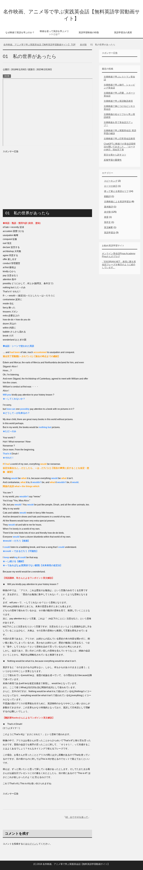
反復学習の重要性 (113, 160)
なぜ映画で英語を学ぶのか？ (19, 32)
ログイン (31, 844)
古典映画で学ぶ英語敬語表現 (118, 101)
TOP (41, 44)
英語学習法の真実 (123, 32)
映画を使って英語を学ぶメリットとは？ (54, 32)
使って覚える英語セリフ (116, 191)
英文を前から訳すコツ (115, 155)
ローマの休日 (110, 186)
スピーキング (110, 181)
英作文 (107, 222)
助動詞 (107, 196)
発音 (106, 217)
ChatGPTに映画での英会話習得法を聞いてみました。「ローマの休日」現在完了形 (119, 147)
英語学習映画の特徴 (89, 32)
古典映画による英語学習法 (117, 201)
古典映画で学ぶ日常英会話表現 (119, 138)
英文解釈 (108, 227)
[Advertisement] (47, 177)
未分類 (6, 76)
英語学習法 (109, 232)
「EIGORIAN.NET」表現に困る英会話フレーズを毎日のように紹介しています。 (119, 264)
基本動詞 (108, 207)
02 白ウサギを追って (76, 817)
